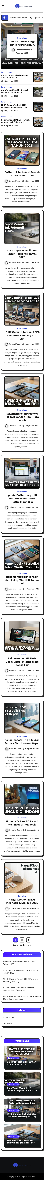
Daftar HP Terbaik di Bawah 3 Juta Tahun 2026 (14, 76)
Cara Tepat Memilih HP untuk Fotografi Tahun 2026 (14, 91)
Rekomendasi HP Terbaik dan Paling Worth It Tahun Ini (22, 580)
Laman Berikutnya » (22, 945)
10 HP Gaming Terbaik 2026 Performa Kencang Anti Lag (14, 106)
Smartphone (22, 38)
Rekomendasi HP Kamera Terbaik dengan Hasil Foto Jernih (16, 121)
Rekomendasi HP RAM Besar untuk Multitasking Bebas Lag (22, 662)
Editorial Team (22, 50)
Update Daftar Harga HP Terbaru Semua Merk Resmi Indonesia (22, 46)
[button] (39, 45)
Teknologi (22, 896)
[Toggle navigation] (3, 6)
